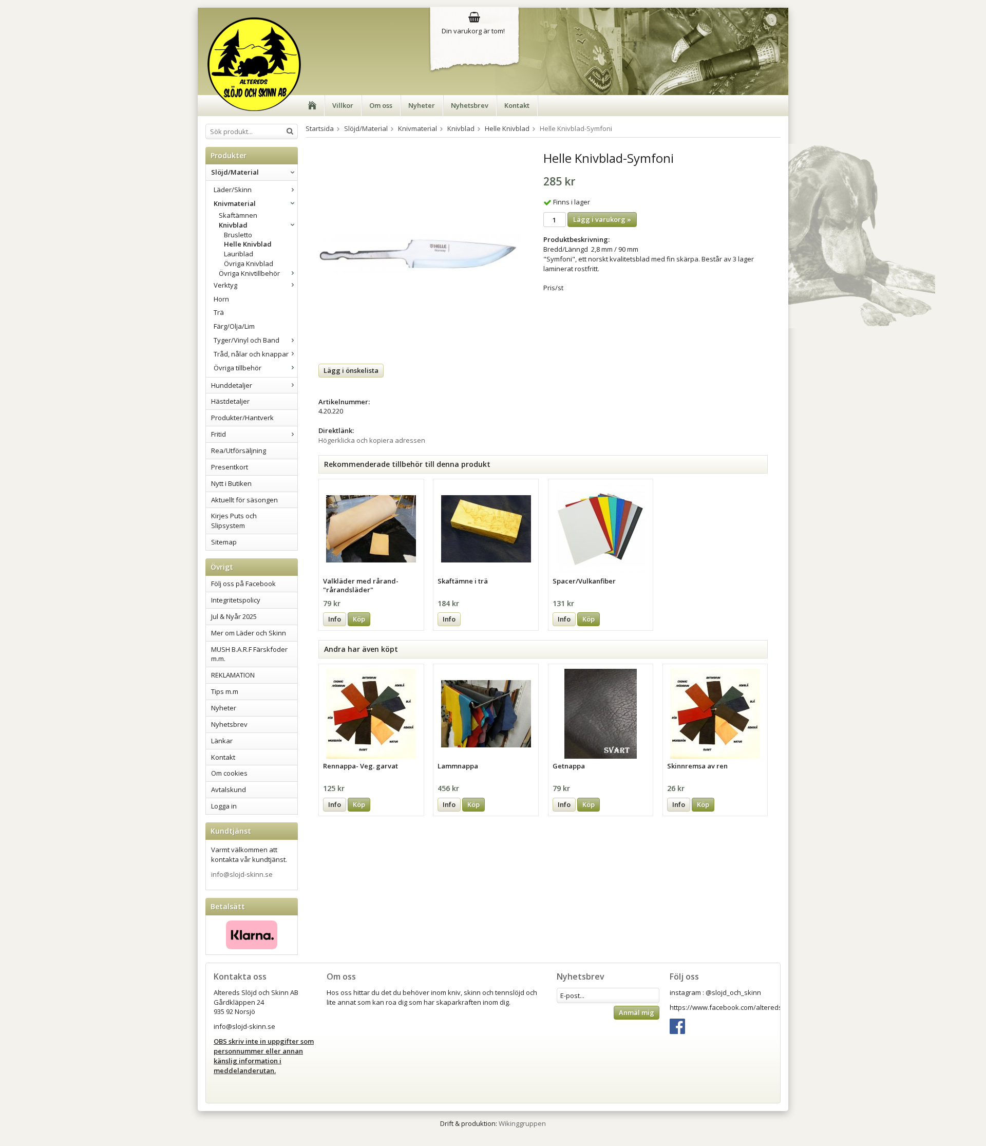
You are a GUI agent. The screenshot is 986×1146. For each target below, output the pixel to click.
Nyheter (421, 105)
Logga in (224, 806)
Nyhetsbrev (469, 105)
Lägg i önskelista (351, 370)
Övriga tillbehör (237, 367)
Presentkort (229, 467)
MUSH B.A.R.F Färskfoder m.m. (249, 654)
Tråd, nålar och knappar (251, 354)
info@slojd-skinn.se (242, 874)
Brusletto (238, 234)
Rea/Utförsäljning (238, 450)
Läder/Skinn (233, 189)
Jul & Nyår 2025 (234, 616)
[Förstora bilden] (419, 253)
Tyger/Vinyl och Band (246, 340)
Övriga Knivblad (248, 263)
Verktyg (225, 285)
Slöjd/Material (235, 172)
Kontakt (516, 105)
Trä (219, 312)
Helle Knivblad (248, 244)
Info (334, 619)
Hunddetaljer (231, 385)
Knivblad (233, 225)
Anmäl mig (636, 1012)
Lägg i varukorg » (602, 219)
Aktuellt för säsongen (244, 499)
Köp (359, 619)
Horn (221, 299)
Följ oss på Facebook (243, 583)
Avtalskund (228, 789)
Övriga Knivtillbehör (249, 273)
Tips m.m (224, 691)
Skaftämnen (238, 215)
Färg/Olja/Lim (234, 326)
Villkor (342, 105)
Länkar (222, 740)
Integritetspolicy (235, 600)
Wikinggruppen (522, 1123)
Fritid (218, 434)
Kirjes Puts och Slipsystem (234, 520)
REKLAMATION (233, 675)
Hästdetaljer (230, 401)
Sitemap (224, 542)
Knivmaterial (235, 203)
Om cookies (229, 773)
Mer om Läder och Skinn (248, 632)
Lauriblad (238, 253)
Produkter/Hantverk (242, 417)
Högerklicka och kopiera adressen (371, 440)
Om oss (380, 105)
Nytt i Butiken (231, 483)
